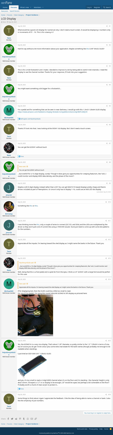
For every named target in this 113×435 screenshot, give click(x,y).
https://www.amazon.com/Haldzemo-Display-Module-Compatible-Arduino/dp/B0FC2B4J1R (52, 112)
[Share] (106, 26)
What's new (24, 7)
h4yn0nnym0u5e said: (26, 263)
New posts (4, 11)
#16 (109, 394)
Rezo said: (22, 166)
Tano (4, 22)
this (87, 49)
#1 (110, 26)
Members (37, 7)
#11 (109, 221)
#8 (110, 162)
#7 (110, 143)
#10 (109, 202)
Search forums (14, 11)
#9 (110, 183)
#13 (109, 258)
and (30, 119)
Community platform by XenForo (56, 433)
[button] (30, 7)
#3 (110, 66)
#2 (110, 45)
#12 (109, 239)
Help (101, 429)
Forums (14, 7)
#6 (110, 125)
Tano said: (22, 284)
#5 (110, 106)
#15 (109, 341)
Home (5, 7)
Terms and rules (82, 429)
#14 (109, 279)
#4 (110, 85)
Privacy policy (93, 429)
